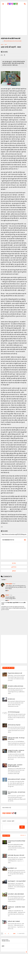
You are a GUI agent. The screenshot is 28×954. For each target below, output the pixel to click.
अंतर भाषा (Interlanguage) (14, 712)
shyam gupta (8, 583)
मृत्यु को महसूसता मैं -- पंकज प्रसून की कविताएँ (16, 881)
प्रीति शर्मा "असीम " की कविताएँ (14, 921)
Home (2, 44)
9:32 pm (13, 583)
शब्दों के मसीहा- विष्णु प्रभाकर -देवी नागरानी (16, 855)
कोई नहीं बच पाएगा (11, 699)
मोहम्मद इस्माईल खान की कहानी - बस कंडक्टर (16, 779)
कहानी (6, 44)
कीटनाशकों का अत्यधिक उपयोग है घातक (15, 686)
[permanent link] (4, 55)
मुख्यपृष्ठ (14, 570)
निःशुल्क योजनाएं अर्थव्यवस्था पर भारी (15, 673)
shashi (7, 595)
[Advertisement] (14, 21)
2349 (14, 933)
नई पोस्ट (14, 563)
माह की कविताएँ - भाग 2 (12, 868)
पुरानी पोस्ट (14, 567)
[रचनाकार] (12, 4)
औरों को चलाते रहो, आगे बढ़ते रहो (14, 725)
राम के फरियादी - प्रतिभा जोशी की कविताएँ (16, 894)
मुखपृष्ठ (3, 946)
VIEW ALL (22, 835)
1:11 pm (10, 595)
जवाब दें (6, 590)
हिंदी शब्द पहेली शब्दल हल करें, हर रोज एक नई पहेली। (13, 41)
